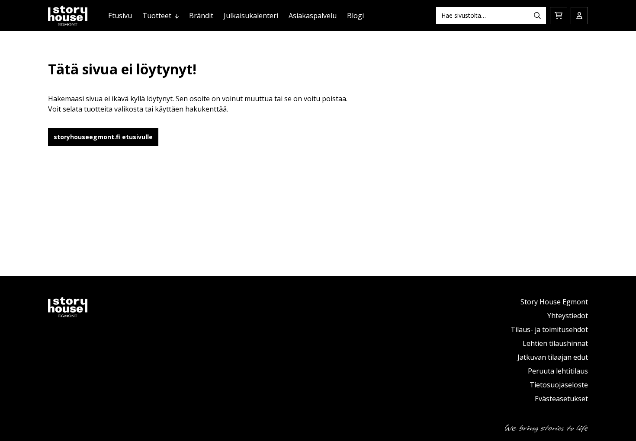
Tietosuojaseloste (559, 385)
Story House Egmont (554, 302)
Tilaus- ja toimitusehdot (549, 329)
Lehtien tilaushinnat (555, 343)
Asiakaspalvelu (313, 15)
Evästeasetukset (561, 398)
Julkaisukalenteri (251, 15)
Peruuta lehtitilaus (558, 371)
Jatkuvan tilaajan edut (552, 357)
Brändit (201, 15)
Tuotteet (156, 15)
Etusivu (120, 15)
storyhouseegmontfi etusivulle (103, 137)
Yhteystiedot (567, 315)
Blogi (355, 15)
